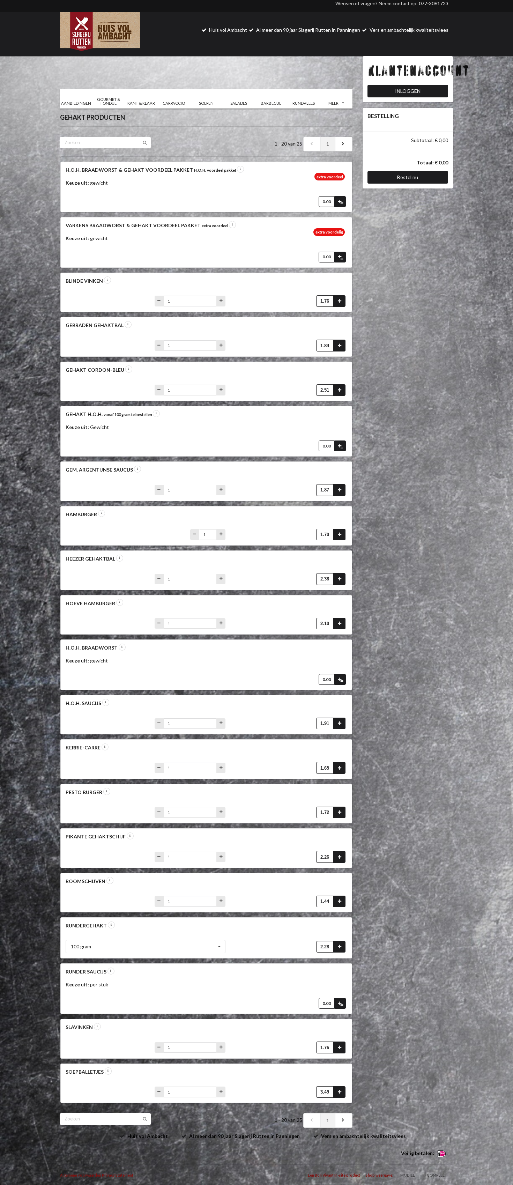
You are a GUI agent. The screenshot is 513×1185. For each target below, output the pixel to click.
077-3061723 (433, 3)
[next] (343, 144)
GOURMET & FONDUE (108, 101)
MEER (333, 103)
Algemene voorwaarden (80, 1175)
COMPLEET (437, 1175)
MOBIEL (407, 1175)
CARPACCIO (174, 103)
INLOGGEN (408, 91)
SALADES (238, 103)
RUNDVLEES (303, 103)
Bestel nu (407, 177)
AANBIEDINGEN (76, 103)
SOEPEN (206, 103)
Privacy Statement (117, 1175)
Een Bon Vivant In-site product (334, 1175)
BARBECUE (271, 103)
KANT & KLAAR (141, 103)
